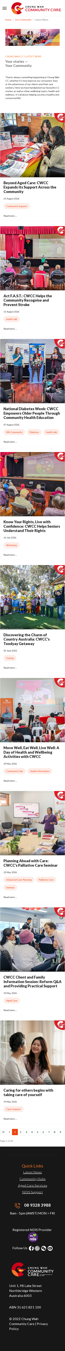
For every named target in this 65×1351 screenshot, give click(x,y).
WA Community (14, 432)
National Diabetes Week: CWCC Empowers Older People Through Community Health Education (32, 413)
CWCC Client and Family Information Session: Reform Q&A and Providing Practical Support (33, 981)
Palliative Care (46, 879)
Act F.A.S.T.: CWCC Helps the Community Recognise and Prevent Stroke (28, 300)
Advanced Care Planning (19, 879)
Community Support (16, 206)
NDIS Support (32, 1192)
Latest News (32, 1172)
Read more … (10, 215)
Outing (10, 658)
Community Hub (14, 771)
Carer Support (13, 1109)
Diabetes (34, 432)
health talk (11, 319)
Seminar (10, 887)
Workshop (11, 545)
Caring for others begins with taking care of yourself (28, 1092)
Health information (40, 771)
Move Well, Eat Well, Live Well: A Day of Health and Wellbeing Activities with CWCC (31, 752)
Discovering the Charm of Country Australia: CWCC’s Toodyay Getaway (27, 639)
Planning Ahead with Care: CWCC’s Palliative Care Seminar (31, 863)
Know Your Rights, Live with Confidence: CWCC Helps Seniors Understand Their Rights (32, 526)
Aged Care (11, 1000)
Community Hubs (33, 1179)
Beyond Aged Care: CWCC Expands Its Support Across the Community (30, 187)
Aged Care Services (32, 1185)
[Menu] (4, 8)
